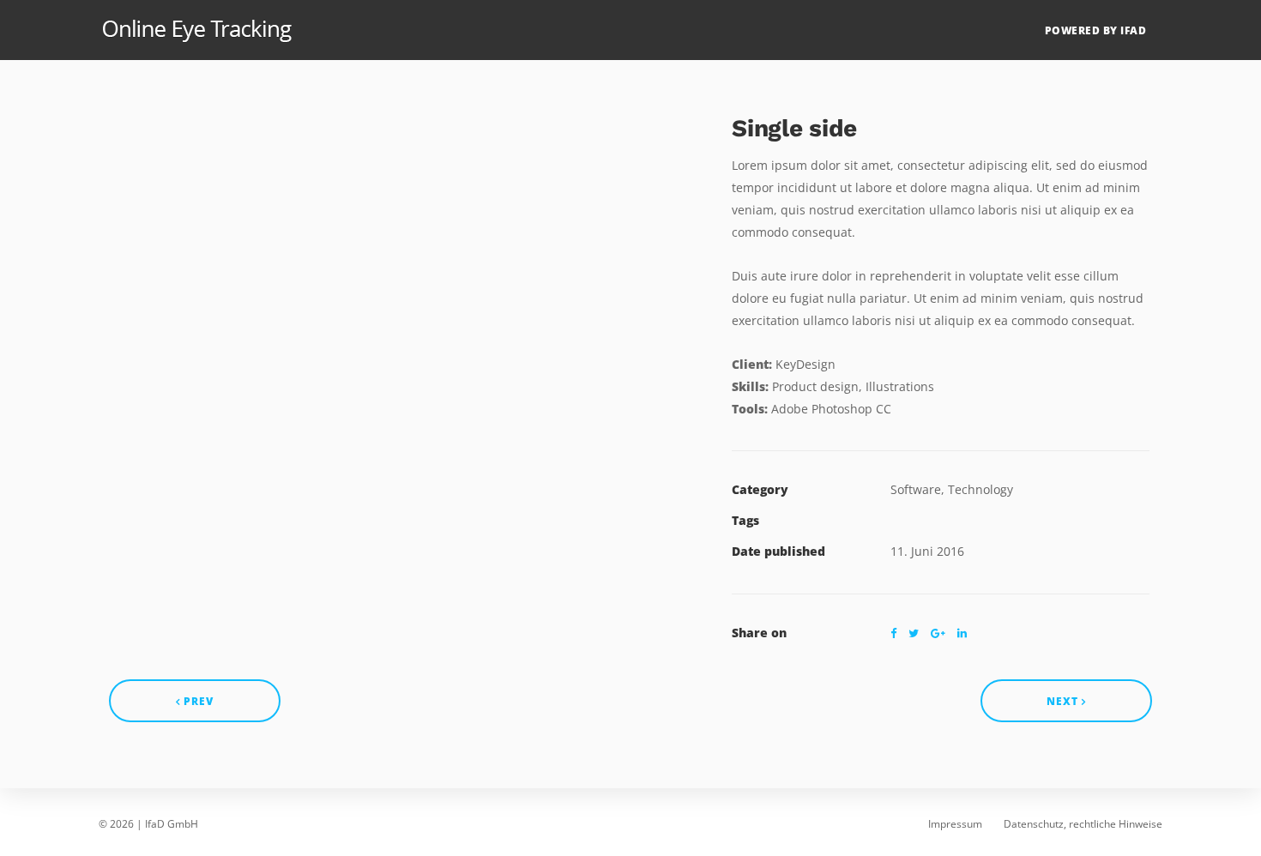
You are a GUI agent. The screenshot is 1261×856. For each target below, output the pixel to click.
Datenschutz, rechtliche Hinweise (1083, 824)
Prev (197, 701)
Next (1064, 701)
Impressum (955, 824)
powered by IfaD (1096, 30)
